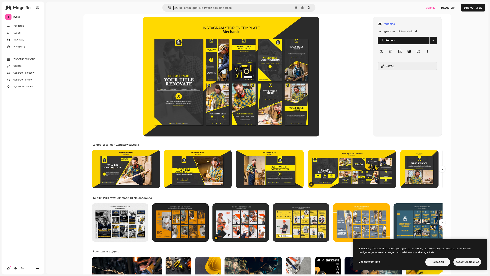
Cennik (430, 7)
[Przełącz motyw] (22, 268)
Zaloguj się (448, 7)
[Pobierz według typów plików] (433, 40)
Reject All (438, 262)
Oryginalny (169, 24)
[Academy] (15, 268)
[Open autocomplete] (168, 7)
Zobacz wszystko (127, 144)
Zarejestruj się (473, 7)
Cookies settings (369, 261)
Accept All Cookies (467, 262)
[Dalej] (442, 169)
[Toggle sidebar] (37, 8)
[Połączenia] (8, 268)
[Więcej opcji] (427, 51)
